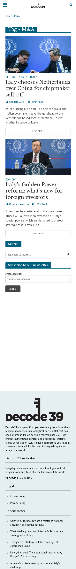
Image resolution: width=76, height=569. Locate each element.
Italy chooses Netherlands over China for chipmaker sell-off (37, 88)
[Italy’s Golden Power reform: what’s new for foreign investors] (38, 156)
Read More (38, 131)
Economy (11, 179)
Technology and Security (21, 77)
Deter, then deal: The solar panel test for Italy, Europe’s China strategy (36, 554)
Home (8, 16)
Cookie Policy (18, 496)
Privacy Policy (17, 503)
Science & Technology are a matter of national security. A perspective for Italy (36, 522)
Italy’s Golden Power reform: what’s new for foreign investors (33, 191)
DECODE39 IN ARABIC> (18, 478)
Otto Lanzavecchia (19, 204)
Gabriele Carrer (17, 101)
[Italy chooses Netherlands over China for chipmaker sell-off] (38, 54)
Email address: (13, 274)
